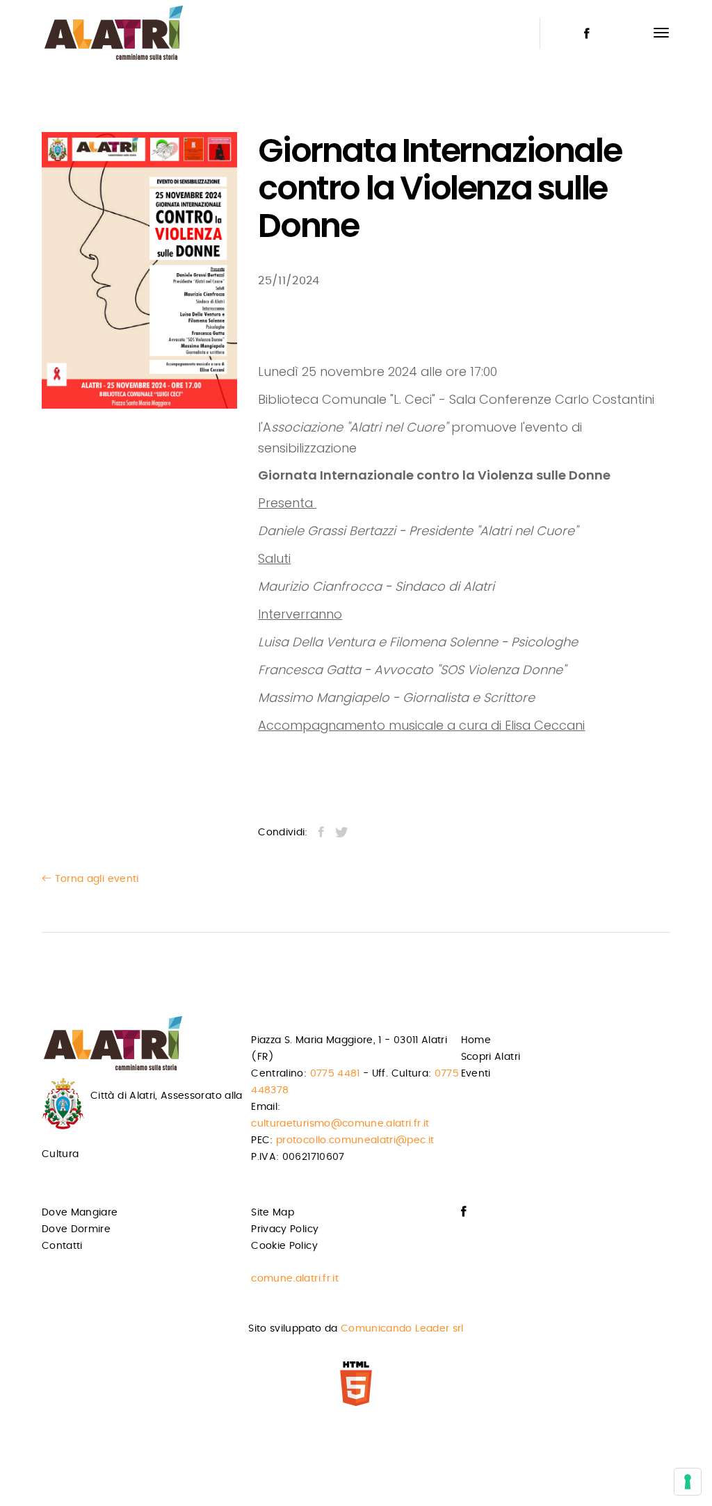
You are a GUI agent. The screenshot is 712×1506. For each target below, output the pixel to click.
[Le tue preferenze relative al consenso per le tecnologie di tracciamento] (687, 1481)
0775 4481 (335, 1074)
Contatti (62, 1246)
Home (476, 1040)
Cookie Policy (284, 1246)
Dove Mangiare (80, 1213)
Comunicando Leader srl (402, 1329)
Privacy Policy (284, 1229)
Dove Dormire (76, 1229)
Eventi (476, 1074)
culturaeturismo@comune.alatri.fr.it (340, 1124)
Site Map (272, 1213)
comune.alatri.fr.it (295, 1279)
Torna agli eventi (94, 879)
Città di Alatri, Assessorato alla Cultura (142, 1125)
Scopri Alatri (491, 1057)
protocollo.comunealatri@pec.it (355, 1140)
